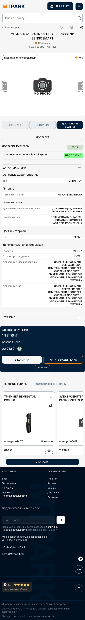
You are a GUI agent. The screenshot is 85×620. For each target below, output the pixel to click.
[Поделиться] (80, 27)
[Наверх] (79, 588)
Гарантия (52, 497)
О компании (9, 483)
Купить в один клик (63, 359)
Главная (52, 478)
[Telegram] (80, 559)
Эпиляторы (11, 27)
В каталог (42, 461)
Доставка (53, 492)
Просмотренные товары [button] (49, 383)
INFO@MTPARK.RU (13, 554)
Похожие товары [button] (15, 383)
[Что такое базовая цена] (19, 348)
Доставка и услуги (70, 125)
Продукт (15, 124)
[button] (42, 18)
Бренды (51, 487)
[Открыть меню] (79, 6)
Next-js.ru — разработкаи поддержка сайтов (28, 616)
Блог (4, 478)
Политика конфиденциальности (14, 494)
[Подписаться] (61, 520)
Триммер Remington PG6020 (20, 398)
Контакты (7, 487)
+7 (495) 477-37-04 (13, 546)
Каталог (52, 483)
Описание (42, 124)
